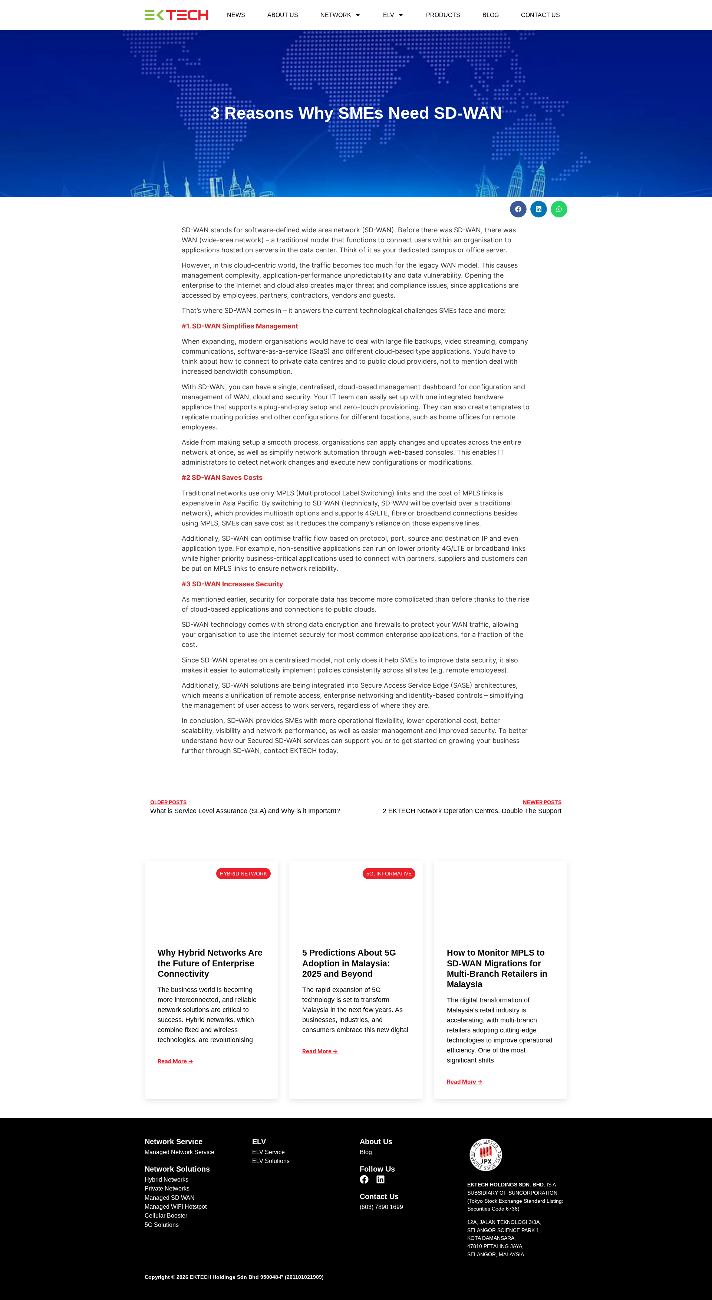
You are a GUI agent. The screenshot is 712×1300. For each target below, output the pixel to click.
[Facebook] (364, 1179)
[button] (518, 209)
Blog (490, 15)
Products (443, 15)
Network (335, 15)
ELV (388, 15)
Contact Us (540, 15)
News (236, 15)
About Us (282, 15)
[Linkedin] (380, 1179)
